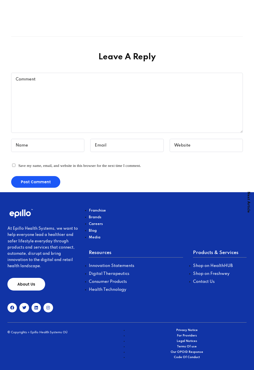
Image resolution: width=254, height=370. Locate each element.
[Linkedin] (36, 307)
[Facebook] (12, 307)
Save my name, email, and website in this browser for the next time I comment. (79, 166)
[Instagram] (48, 307)
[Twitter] (24, 307)
